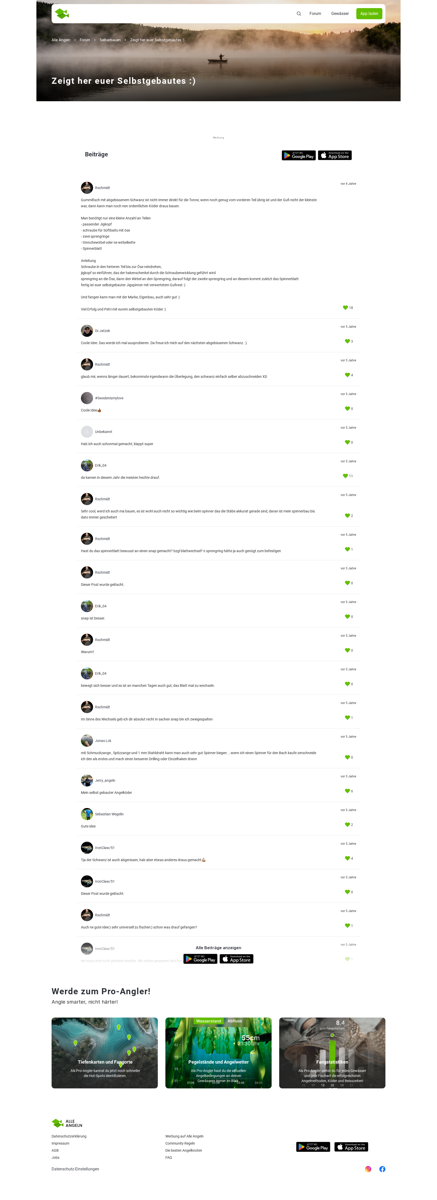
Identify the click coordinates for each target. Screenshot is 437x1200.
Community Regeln (180, 1143)
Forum (315, 13)
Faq (168, 1157)
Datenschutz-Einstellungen (75, 1169)
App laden (369, 13)
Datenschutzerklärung (69, 1136)
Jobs (55, 1157)
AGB (55, 1150)
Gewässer (340, 13)
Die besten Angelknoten (183, 1150)
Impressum (60, 1143)
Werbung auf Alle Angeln (184, 1136)
